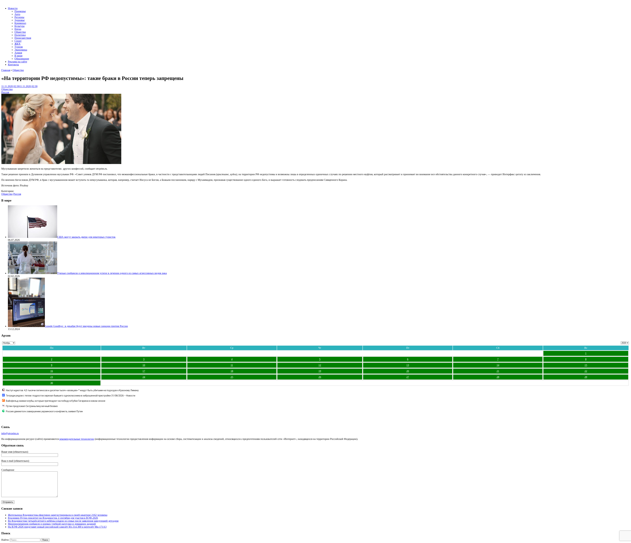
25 (232, 377)
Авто (17, 14)
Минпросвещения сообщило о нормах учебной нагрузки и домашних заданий (52, 523)
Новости (13, 8)
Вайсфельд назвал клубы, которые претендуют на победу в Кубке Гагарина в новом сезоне (55, 401)
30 (51, 382)
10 (143, 365)
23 (51, 377)
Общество (20, 32)
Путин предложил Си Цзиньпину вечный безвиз (32, 406)
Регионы (19, 17)
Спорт (18, 40)
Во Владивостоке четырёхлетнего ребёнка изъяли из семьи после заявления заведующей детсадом (63, 520)
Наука (17, 29)
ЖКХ (17, 43)
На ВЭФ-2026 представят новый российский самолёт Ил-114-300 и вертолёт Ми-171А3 (57, 526)
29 (585, 377)
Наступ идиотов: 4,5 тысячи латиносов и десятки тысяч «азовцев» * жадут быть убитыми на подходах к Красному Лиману (72, 390)
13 (407, 365)
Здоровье (19, 20)
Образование (21, 58)
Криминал (20, 23)
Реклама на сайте (17, 61)
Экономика (20, 49)
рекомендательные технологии (76, 439)
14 (498, 365)
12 (319, 365)
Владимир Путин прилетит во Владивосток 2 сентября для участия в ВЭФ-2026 (53, 518)
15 (585, 365)
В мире (18, 55)
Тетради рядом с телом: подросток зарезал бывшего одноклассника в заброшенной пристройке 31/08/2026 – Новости (70, 395)
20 (407, 371)
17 (143, 371)
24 (143, 377)
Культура (19, 26)
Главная (5, 70)
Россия (5, 92)
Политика (20, 35)
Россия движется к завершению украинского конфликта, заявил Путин (44, 411)
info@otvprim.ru (10, 433)
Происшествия (22, 38)
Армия (18, 52)
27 (407, 377)
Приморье (20, 11)
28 (498, 377)
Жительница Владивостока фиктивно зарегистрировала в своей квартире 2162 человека (57, 515)
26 (319, 377)
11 (232, 365)
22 (585, 371)
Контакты (13, 64)
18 (232, 371)
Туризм (18, 46)
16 (51, 371)
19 (319, 371)
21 (498, 371)
